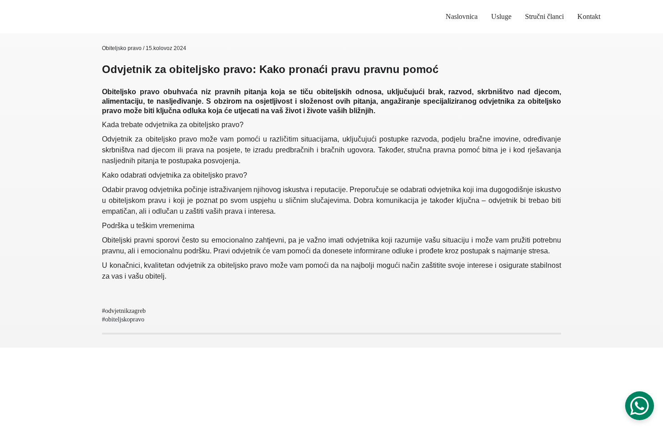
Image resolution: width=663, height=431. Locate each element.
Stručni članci (544, 16)
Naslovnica (462, 16)
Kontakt (588, 16)
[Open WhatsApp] (639, 405)
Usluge (501, 16)
